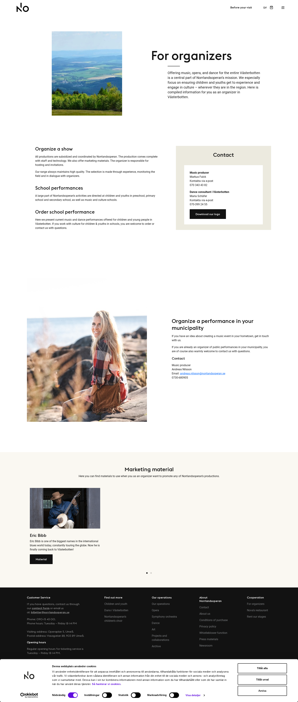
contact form (40, 608)
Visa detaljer (193, 695)
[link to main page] (23, 7)
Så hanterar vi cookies (106, 684)
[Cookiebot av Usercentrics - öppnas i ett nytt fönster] (29, 695)
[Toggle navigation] (282, 6)
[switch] (107, 695)
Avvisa (262, 690)
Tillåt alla (262, 668)
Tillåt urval (262, 679)
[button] (208, 214)
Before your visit (241, 7)
